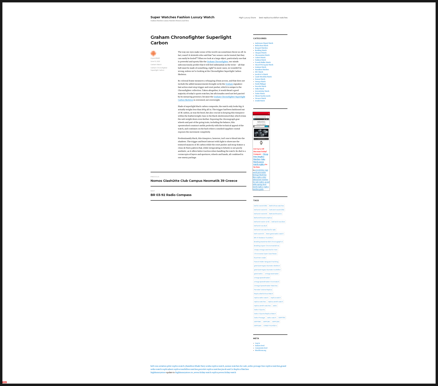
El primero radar (260, 258)
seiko (275, 306)
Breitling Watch (261, 50)
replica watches (260, 302)
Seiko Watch (259, 89)
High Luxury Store (247, 18)
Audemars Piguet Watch (264, 43)
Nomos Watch (260, 79)
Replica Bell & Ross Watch (263, 294)
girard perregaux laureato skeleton (267, 266)
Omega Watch (260, 82)
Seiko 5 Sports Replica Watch (265, 314)
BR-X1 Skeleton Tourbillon (263, 238)
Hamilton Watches (262, 70)
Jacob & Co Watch (261, 74)
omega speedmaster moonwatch (266, 282)
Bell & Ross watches (276, 206)
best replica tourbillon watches (273, 18)
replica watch (276, 298)
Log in (257, 343)
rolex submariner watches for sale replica (260, 179)
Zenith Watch (260, 101)
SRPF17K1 (281, 318)
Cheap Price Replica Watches (260, 156)
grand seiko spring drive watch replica (261, 184)
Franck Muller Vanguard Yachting (266, 262)
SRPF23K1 (275, 322)
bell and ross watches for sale (265, 230)
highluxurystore (158, 372)
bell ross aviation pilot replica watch (168, 366)
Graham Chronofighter (217, 61)
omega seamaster (272, 274)
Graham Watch (156, 64)
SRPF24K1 (257, 326)
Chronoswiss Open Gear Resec (265, 254)
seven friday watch (227, 372)
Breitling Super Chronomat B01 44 (266, 246)
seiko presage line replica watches (264, 366)
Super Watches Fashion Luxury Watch (182, 17)
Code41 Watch (260, 58)
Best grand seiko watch (275, 234)
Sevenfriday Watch (262, 91)
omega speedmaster (262, 278)
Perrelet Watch (260, 86)
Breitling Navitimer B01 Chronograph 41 (268, 242)
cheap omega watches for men (265, 250)
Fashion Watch (260, 60)
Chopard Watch (260, 53)
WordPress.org (260, 350)
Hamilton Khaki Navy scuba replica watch (204, 366)
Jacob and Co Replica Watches (235, 369)
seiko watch (271, 318)
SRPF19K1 (257, 322)
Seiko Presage (259, 318)
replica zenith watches (262, 306)
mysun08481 (155, 58)
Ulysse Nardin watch (262, 96)
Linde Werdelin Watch (263, 77)
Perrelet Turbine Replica (263, 290)
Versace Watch (260, 98)
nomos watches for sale (236, 366)
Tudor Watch (260, 94)
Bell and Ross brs (275, 214)
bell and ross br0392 (276, 210)
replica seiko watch (261, 298)
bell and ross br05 (260, 214)
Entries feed (259, 346)
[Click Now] (261, 130)
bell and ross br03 (260, 210)
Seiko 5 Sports (259, 310)
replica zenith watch (275, 302)
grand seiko (258, 274)
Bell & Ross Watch (261, 46)
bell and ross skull (260, 226)
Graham (229, 84)
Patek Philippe (260, 84)
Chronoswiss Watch (262, 55)
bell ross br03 (259, 234)
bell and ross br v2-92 (261, 222)
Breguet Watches (261, 48)
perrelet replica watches (209, 369)
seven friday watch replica (206, 372)
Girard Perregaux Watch (264, 65)
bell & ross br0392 (260, 206)
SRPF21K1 (266, 322)
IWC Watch (259, 72)
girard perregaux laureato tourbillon (267, 270)
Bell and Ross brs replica (263, 218)
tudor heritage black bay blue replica (260, 175)
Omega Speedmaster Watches (265, 286)
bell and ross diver (278, 222)
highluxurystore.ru (184, 372)
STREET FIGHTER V (270, 326)
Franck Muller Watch (263, 62)
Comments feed (261, 348)
